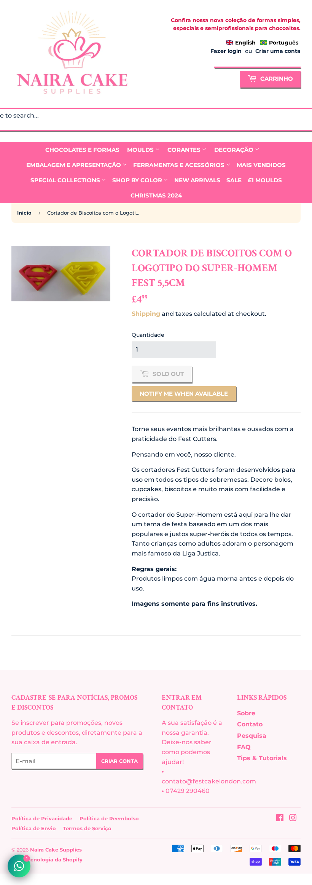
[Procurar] (291, 68)
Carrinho (276, 78)
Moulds (141, 149)
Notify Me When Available (184, 393)
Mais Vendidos (261, 165)
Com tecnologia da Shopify (47, 859)
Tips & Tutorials (262, 758)
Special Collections (66, 180)
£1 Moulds (265, 180)
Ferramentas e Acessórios (179, 165)
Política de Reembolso (109, 818)
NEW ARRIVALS (197, 180)
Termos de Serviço (87, 828)
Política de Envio (33, 828)
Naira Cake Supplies (56, 850)
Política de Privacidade (41, 818)
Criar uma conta (278, 51)
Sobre (246, 713)
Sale (234, 180)
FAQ (244, 747)
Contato (250, 724)
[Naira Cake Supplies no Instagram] (293, 818)
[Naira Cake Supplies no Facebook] (280, 818)
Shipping (146, 313)
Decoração (234, 149)
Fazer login (226, 51)
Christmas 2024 (156, 195)
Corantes (184, 149)
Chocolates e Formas (82, 149)
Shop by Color (138, 180)
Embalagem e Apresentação (74, 165)
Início (24, 213)
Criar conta (119, 761)
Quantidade (148, 334)
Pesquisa (251, 735)
